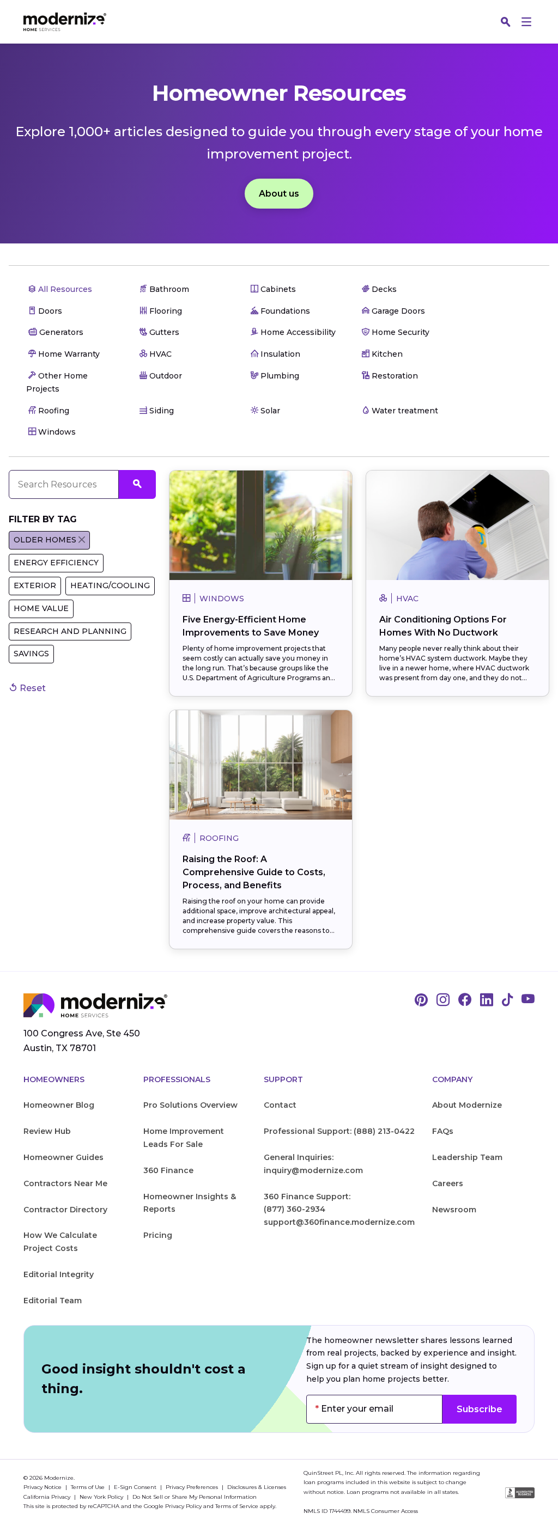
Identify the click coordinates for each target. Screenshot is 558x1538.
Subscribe (479, 1409)
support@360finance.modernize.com (339, 1222)
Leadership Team (467, 1157)
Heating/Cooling (110, 585)
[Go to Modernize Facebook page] (464, 1000)
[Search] (506, 22)
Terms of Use (88, 1487)
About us (279, 193)
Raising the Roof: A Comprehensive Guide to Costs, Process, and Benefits (254, 872)
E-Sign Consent (136, 1487)
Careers (447, 1183)
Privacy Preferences (193, 1487)
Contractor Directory (65, 1209)
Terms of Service (236, 1506)
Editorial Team (52, 1300)
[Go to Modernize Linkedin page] (486, 1000)
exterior (35, 585)
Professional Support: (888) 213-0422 (339, 1131)
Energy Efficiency (56, 562)
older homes (45, 540)
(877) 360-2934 (294, 1209)
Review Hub (47, 1131)
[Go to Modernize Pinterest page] (421, 1000)
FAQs (442, 1131)
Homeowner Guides (63, 1157)
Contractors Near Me (65, 1183)
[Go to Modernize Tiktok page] (507, 1000)
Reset (31, 688)
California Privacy (47, 1496)
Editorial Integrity (58, 1274)
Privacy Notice (43, 1487)
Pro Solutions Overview (190, 1105)
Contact (280, 1105)
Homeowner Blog (58, 1105)
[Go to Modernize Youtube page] (528, 1000)
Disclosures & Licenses (256, 1487)
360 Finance (168, 1170)
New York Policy (102, 1496)
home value (41, 608)
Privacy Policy (183, 1506)
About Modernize (467, 1105)
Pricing (157, 1235)
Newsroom (454, 1209)
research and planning (70, 631)
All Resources (64, 289)
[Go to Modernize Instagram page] (443, 1000)
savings (31, 653)
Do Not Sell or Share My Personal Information (194, 1496)
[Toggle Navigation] (526, 22)
